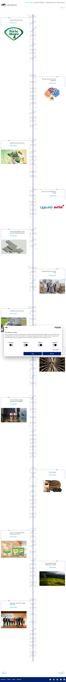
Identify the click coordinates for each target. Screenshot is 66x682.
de (61, 7)
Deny (33, 353)
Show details (56, 349)
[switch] (26, 345)
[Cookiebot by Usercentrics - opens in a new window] (55, 328)
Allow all (52, 353)
